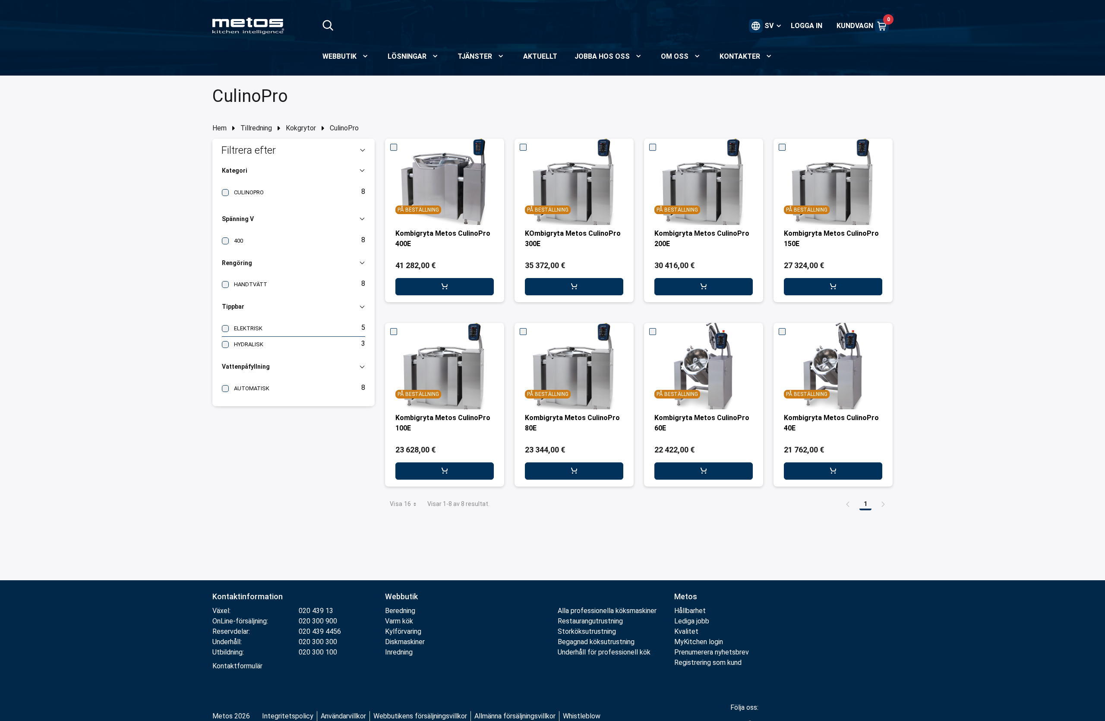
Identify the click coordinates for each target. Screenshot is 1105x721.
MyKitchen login (698, 642)
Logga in (806, 26)
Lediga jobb (691, 621)
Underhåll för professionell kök (604, 652)
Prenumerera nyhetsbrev (711, 652)
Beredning (400, 611)
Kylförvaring (403, 631)
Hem (219, 128)
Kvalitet (686, 631)
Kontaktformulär (237, 666)
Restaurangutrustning (590, 621)
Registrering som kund (708, 662)
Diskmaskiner (405, 642)
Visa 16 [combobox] (400, 503)
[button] (293, 150)
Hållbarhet (690, 611)
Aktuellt (540, 56)
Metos (685, 596)
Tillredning (256, 128)
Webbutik (401, 596)
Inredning (399, 652)
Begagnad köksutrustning (596, 642)
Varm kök (399, 621)
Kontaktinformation (247, 596)
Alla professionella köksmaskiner (607, 611)
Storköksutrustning (587, 631)
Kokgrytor (301, 128)
